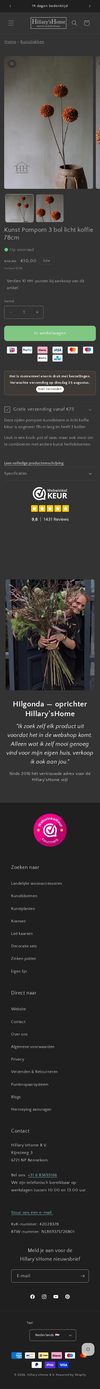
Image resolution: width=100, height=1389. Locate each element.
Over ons (19, 1034)
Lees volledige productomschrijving (34, 463)
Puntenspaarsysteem (30, 1084)
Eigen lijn (19, 971)
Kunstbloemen (24, 896)
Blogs (16, 1097)
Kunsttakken (32, 41)
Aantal (9, 301)
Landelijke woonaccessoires (36, 883)
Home (10, 41)
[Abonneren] (82, 1276)
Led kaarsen (22, 934)
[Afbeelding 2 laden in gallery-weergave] (50, 208)
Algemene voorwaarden (33, 1047)
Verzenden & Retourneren (34, 1072)
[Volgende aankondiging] (90, 6)
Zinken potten (23, 958)
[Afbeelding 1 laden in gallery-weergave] (19, 208)
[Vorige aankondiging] (10, 6)
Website (18, 1009)
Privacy (17, 1059)
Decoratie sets (24, 946)
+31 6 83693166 (42, 1175)
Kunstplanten (23, 909)
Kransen (18, 921)
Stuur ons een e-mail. (32, 1212)
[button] (11, 23)
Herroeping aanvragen (31, 1109)
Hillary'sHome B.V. (41, 1375)
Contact (18, 1022)
